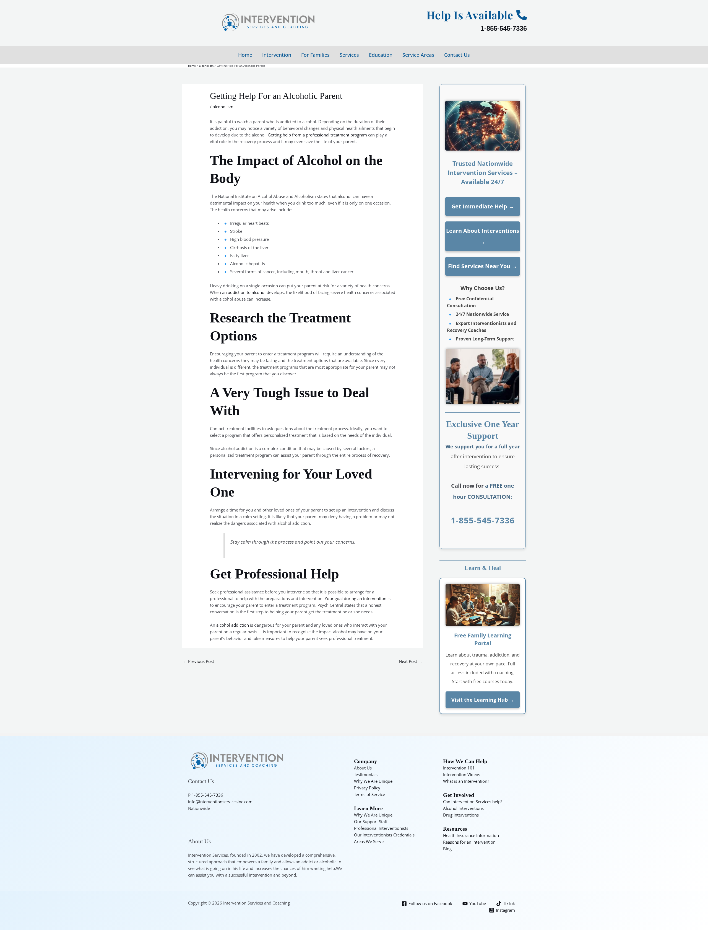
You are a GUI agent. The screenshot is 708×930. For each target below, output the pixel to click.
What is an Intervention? (466, 781)
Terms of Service (369, 794)
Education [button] (380, 54)
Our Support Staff (370, 821)
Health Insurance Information (471, 835)
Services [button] (349, 54)
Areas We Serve (369, 841)
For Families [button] (315, 54)
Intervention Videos (461, 774)
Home (245, 54)
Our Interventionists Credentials (384, 835)
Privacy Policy (367, 787)
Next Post (410, 661)
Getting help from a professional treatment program (317, 135)
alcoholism (223, 106)
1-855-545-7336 (504, 28)
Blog (447, 848)
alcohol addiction (232, 625)
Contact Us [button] (457, 54)
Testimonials (366, 774)
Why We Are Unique (373, 781)
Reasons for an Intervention (469, 842)
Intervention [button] (276, 54)
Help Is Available (469, 14)
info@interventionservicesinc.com (220, 801)
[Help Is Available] (521, 15)
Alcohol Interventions (463, 808)
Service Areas (418, 54)
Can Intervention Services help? (472, 801)
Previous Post (198, 661)
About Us (363, 768)
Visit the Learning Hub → (482, 699)
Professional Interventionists (381, 828)
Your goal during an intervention (356, 598)
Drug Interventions (461, 815)
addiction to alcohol (247, 292)
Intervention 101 (459, 768)
